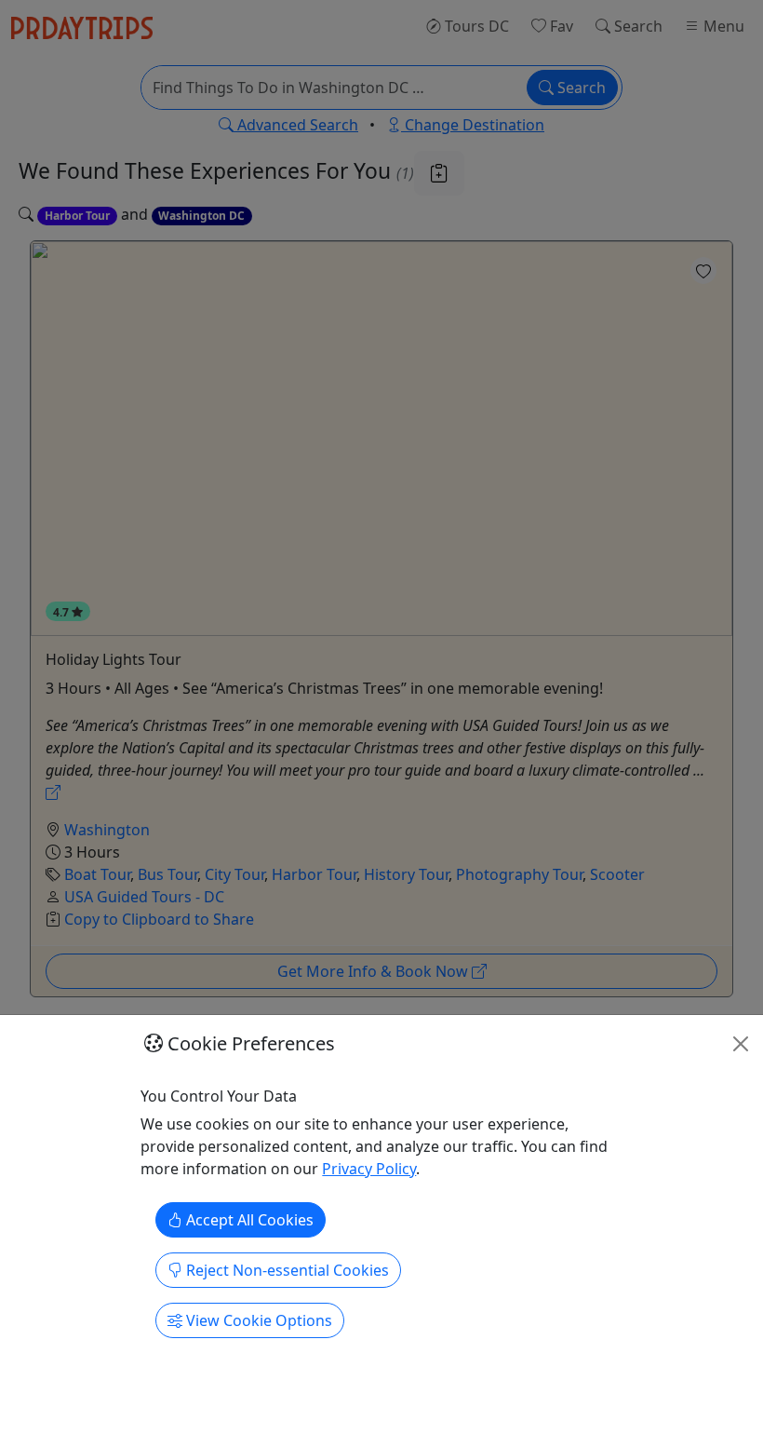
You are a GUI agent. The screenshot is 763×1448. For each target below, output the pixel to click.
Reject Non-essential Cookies (285, 1270)
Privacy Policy (369, 1168)
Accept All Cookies (248, 1220)
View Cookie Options (257, 1320)
